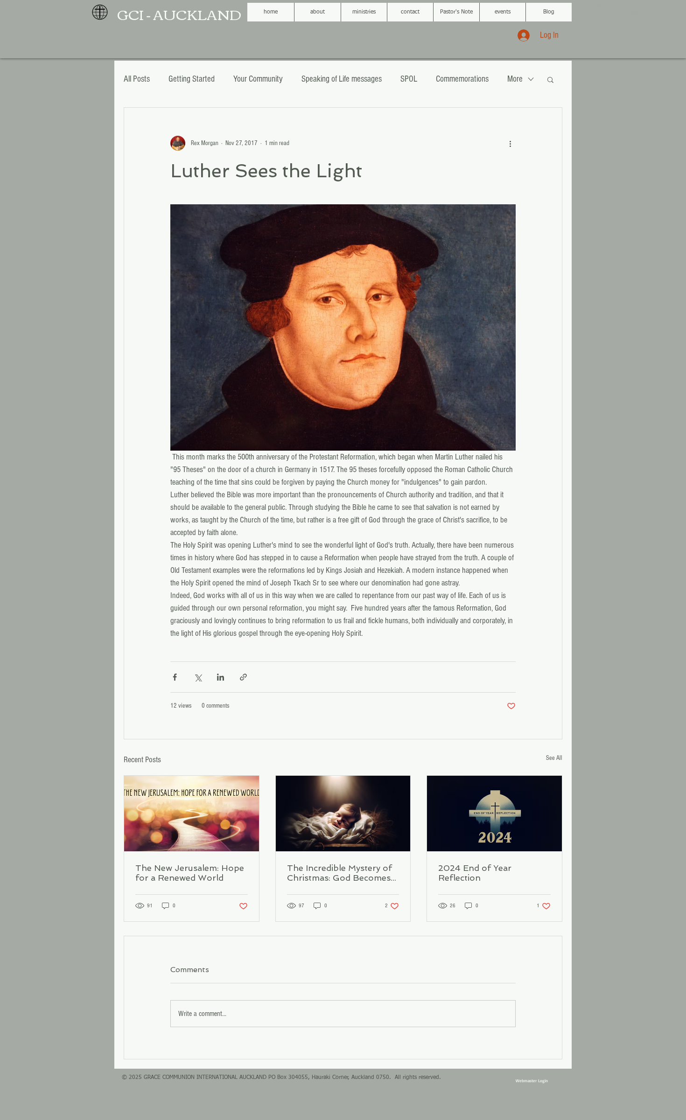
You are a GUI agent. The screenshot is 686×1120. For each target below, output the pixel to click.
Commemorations (462, 79)
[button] (550, 79)
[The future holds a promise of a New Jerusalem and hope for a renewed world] (191, 813)
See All (554, 758)
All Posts (137, 79)
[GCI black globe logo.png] (99, 12)
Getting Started (191, 79)
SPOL (408, 79)
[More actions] (510, 143)
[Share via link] (243, 677)
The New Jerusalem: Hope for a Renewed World (189, 873)
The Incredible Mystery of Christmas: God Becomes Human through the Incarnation (339, 873)
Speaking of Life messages (341, 79)
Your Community (258, 79)
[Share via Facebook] (174, 677)
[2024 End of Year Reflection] (494, 813)
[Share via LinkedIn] (220, 677)
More (515, 79)
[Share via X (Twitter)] (197, 677)
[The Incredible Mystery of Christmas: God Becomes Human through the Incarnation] (343, 813)
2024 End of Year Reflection (474, 873)
